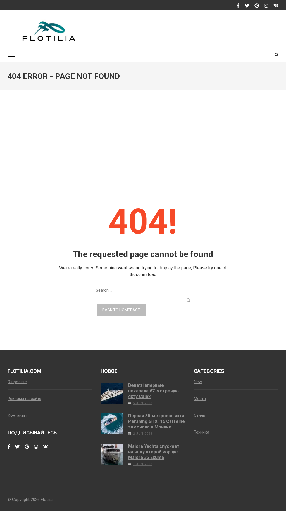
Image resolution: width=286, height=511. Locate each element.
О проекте (17, 381)
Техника (201, 432)
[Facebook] (238, 6)
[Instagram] (266, 6)
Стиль (199, 415)
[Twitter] (247, 6)
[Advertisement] (143, 141)
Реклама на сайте (24, 398)
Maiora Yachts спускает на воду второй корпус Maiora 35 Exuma (154, 452)
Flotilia (47, 499)
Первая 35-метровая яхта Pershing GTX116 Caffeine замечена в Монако (156, 421)
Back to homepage (121, 310)
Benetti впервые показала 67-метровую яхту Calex (153, 391)
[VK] (275, 6)
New (198, 381)
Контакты (17, 415)
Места (200, 398)
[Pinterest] (256, 6)
